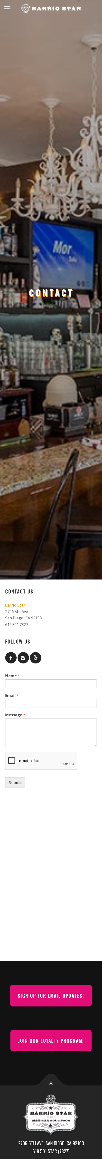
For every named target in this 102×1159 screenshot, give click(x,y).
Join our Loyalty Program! (51, 1040)
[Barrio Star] (51, 8)
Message (15, 715)
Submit (15, 782)
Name (12, 675)
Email (12, 695)
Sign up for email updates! (51, 995)
